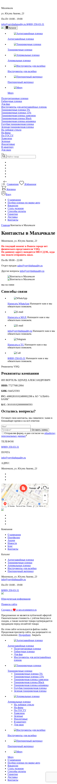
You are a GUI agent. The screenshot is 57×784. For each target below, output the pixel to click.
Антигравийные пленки (21, 559)
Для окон (6, 150)
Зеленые (5, 141)
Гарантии (13, 214)
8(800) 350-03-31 (35, 24)
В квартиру (7, 147)
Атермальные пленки (19, 565)
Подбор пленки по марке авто (24, 202)
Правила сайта (9, 604)
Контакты (13, 219)
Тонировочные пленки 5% (15, 109)
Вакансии (13, 205)
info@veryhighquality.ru (13, 24)
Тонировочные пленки (20, 562)
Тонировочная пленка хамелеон (18, 115)
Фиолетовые (8, 144)
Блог (10, 546)
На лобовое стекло (11, 129)
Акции (11, 540)
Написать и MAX (17, 317)
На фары (6, 132)
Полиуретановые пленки (14, 98)
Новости (12, 543)
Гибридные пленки (11, 101)
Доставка (13, 217)
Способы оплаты (17, 211)
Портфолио (14, 537)
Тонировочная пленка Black (16, 118)
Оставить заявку (40, 430)
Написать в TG (16, 344)
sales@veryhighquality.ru (30, 265)
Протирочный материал (21, 571)
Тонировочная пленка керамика (18, 121)
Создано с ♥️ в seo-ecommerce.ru (19, 609)
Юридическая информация (15, 598)
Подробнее (25, 635)
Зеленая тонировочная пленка (17, 127)
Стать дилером (16, 208)
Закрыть (36, 635)
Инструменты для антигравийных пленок (24, 107)
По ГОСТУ (7, 135)
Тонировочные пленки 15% (16, 112)
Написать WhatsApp (18, 303)
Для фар (5, 104)
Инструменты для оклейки (22, 568)
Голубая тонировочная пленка (17, 124)
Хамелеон (6, 138)
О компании (14, 199)
